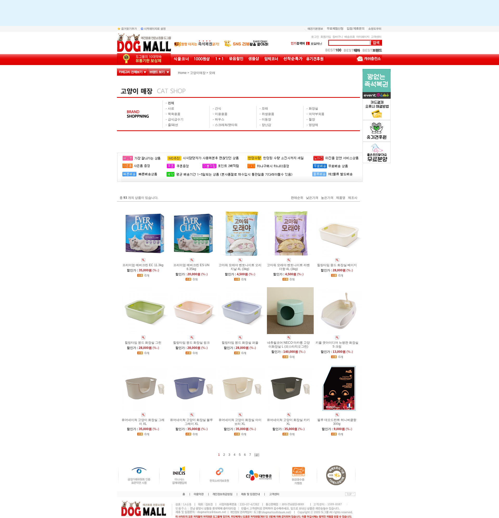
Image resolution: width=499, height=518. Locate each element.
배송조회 (349, 36)
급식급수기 (175, 119)
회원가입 (325, 36)
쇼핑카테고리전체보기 (132, 72)
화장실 (313, 108)
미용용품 (221, 114)
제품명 (340, 198)
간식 (218, 108)
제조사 (352, 198)
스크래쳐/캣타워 (226, 125)
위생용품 (268, 114)
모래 (212, 73)
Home (182, 73)
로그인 (315, 36)
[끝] (256, 455)
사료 (171, 108)
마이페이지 (362, 36)
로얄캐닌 (314, 44)
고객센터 (376, 36)
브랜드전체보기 (159, 72)
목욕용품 (174, 114)
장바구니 (337, 36)
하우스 (219, 119)
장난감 (266, 125)
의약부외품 (316, 114)
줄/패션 (173, 125)
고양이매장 (198, 73)
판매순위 (297, 198)
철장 (312, 119)
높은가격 (327, 198)
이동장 (266, 119)
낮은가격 (312, 198)
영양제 (313, 125)
